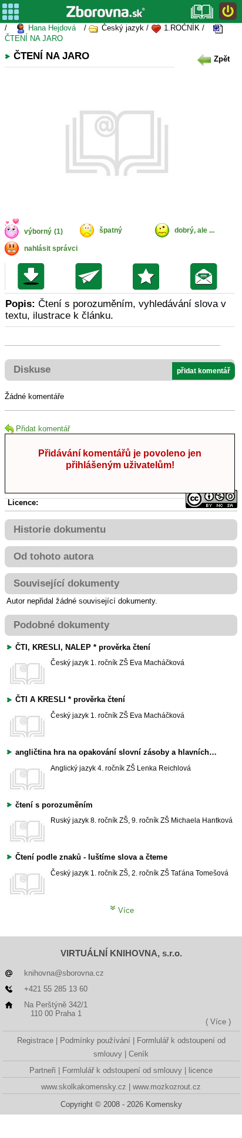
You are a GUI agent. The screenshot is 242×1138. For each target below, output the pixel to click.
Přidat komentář (43, 428)
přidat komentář (203, 371)
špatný (110, 230)
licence (201, 1070)
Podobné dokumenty (61, 625)
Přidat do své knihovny (149, 276)
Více (125, 910)
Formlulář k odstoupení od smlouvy (122, 1070)
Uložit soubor (34, 276)
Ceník (139, 1054)
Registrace (35, 1040)
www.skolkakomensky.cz (83, 1086)
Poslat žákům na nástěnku (206, 276)
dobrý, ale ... (194, 230)
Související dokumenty (66, 583)
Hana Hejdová (51, 27)
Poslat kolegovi (91, 276)
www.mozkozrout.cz (167, 1086)
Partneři (42, 1070)
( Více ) (218, 1021)
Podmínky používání (95, 1040)
